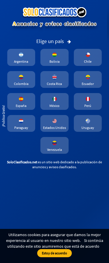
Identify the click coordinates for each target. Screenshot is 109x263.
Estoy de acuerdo (54, 253)
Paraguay (21, 127)
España (21, 105)
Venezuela (54, 149)
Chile (88, 61)
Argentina (21, 61)
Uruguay (87, 127)
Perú (87, 105)
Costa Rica (54, 84)
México (54, 105)
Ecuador (88, 84)
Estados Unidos (54, 127)
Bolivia (54, 61)
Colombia (21, 84)
